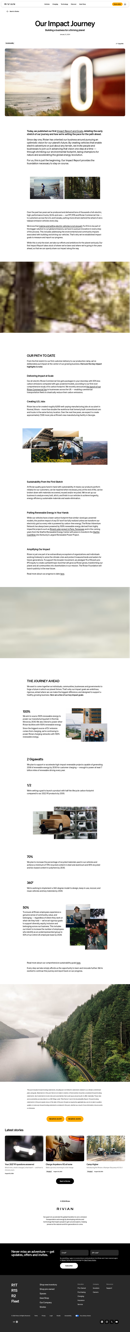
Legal (51, 1315)
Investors (96, 1288)
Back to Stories (14, 11)
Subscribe (69, 1266)
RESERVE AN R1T (55, 1119)
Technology (64, 4)
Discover (73, 4)
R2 (13, 1295)
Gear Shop (82, 4)
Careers (95, 1292)
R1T (14, 1285)
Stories (43, 1307)
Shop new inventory (48, 1284)
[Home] (9, 4)
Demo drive (117, 4)
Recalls (59, 1315)
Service (80, 1304)
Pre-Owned (82, 1288)
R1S (14, 1290)
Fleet (15, 1301)
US (14, 1322)
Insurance (81, 1300)
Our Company (46, 1302)
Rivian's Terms (66, 1260)
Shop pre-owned (47, 1289)
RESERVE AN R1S (74, 1119)
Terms (36, 1315)
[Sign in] (125, 4)
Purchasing (81, 1292)
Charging (55, 4)
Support (109, 1288)
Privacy (44, 1315)
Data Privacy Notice (90, 1260)
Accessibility (68, 1315)
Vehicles (47, 4)
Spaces (43, 1293)
